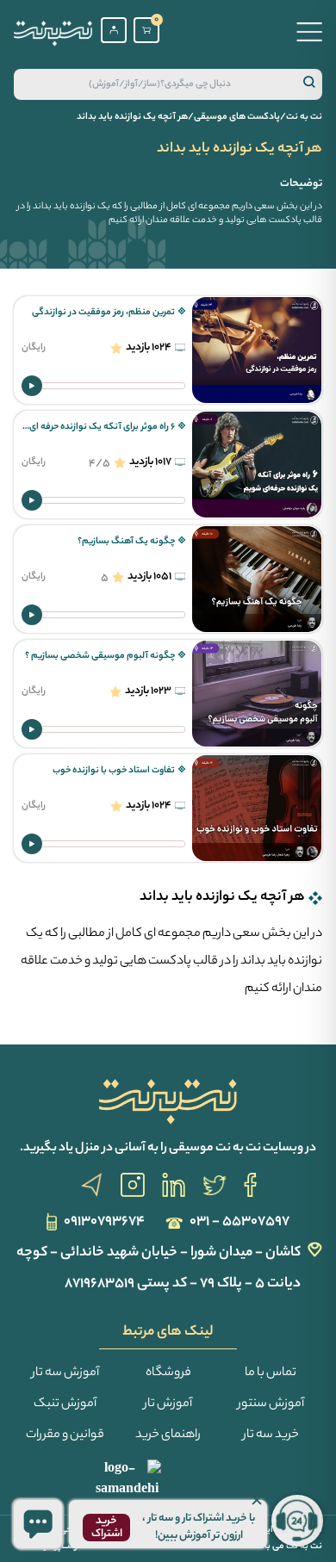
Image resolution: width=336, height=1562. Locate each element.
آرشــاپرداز (62, 1546)
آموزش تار (168, 1404)
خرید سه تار (271, 1435)
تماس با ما (270, 1373)
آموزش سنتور (271, 1404)
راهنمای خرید (168, 1435)
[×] (38, 1524)
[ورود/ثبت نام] (114, 30)
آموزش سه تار (65, 1373)
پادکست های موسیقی (237, 117)
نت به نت (304, 117)
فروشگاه (168, 1373)
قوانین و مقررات (65, 1435)
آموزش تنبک (65, 1404)
